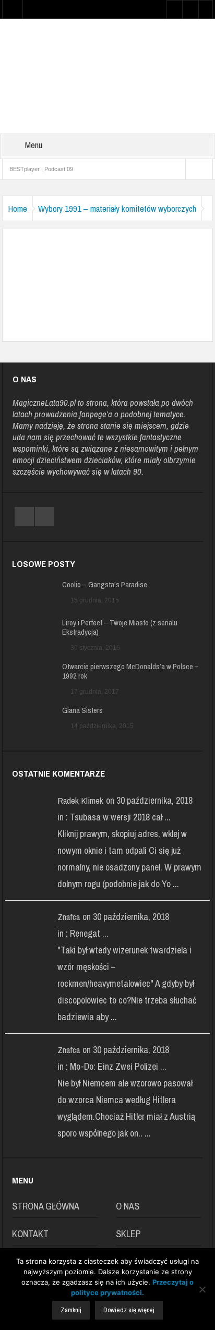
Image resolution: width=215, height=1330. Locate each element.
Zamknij (71, 1309)
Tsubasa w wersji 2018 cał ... (120, 817)
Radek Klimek (80, 800)
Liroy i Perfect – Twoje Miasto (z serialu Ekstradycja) (119, 627)
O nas (127, 1206)
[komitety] (107, 274)
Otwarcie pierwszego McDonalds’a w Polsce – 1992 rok (130, 671)
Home (17, 208)
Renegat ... (89, 933)
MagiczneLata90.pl (44, 402)
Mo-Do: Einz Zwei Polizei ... (118, 1066)
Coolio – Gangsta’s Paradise (104, 584)
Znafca (68, 917)
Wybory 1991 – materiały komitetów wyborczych (117, 208)
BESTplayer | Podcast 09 (41, 169)
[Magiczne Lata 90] (107, 75)
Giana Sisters (82, 710)
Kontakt (30, 1233)
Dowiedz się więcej (128, 1309)
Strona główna (45, 1206)
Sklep (128, 1233)
